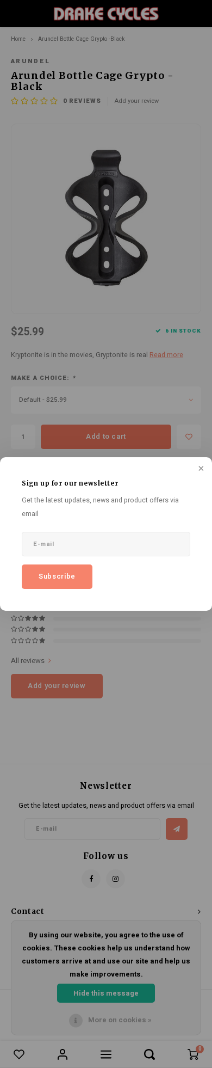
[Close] (200, 469)
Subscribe (57, 576)
